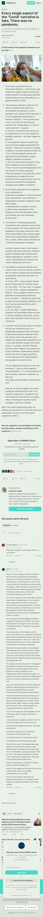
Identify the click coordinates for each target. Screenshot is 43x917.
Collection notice (22, 902)
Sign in (38, 3)
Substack (11, 913)
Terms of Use (33, 885)
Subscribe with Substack (23, 880)
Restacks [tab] (15, 525)
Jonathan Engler (7, 35)
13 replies (12, 794)
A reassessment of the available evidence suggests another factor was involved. (16, 828)
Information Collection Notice (28, 887)
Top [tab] (4, 814)
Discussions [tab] (18, 814)
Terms (39, 900)
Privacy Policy (23, 889)
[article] (21, 827)
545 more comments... (9, 803)
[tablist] (11, 525)
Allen (8, 569)
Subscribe (31, 3)
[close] (37, 843)
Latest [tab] (9, 814)
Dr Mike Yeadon (12, 545)
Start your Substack (16, 907)
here (11, 50)
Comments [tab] (6, 525)
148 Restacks (28, 471)
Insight (5, 9)
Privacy (33, 900)
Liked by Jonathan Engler (15, 547)
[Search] (39, 814)
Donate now (16, 431)
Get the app (32, 907)
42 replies (12, 562)
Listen (38, 36)
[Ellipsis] (40, 544)
